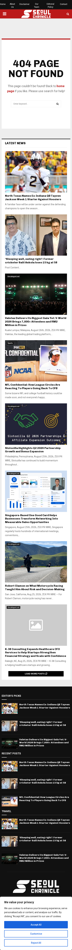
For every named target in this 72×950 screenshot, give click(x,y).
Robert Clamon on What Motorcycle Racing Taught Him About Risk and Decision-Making (35, 587)
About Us (12, 5)
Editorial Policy (50, 5)
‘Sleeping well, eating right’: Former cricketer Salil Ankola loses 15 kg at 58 (31, 260)
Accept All (36, 924)
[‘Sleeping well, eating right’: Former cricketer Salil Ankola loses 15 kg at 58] (36, 235)
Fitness (11, 217)
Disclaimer (24, 4)
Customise (36, 933)
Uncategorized (13, 276)
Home (3, 4)
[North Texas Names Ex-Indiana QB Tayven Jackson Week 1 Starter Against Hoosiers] (36, 171)
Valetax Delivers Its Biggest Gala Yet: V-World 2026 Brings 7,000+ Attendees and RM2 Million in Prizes (35, 321)
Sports (10, 154)
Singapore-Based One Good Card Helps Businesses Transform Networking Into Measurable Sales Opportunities (31, 519)
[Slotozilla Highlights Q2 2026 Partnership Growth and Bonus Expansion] (36, 424)
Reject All (36, 942)
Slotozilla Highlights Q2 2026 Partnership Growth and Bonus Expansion (33, 449)
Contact (63, 4)
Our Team (36, 5)
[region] (36, 923)
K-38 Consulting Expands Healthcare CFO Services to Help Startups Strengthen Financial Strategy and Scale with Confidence (35, 652)
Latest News (15, 143)
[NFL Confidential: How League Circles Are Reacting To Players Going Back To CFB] (36, 361)
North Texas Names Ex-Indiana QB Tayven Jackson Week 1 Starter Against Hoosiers (33, 197)
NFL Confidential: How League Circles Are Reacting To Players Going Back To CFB (32, 386)
